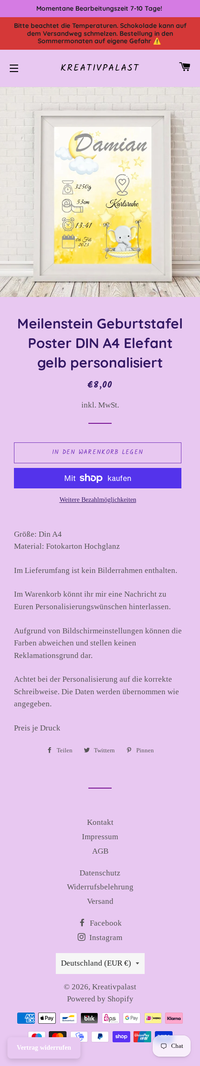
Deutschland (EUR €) (96, 963)
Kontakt (100, 822)
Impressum (100, 836)
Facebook (105, 923)
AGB (100, 851)
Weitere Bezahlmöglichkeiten (98, 499)
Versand (100, 901)
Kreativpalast (100, 68)
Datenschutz (100, 873)
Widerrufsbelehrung (100, 886)
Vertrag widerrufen (44, 1047)
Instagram (104, 937)
